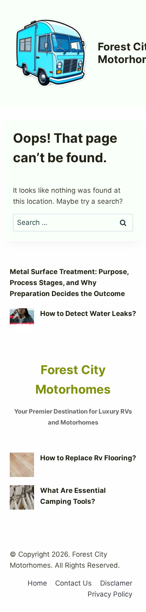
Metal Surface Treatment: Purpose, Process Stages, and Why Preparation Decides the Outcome (69, 283)
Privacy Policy (110, 594)
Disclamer (116, 583)
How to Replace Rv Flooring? (88, 458)
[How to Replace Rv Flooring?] (22, 465)
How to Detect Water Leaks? (88, 313)
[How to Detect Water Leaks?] (22, 320)
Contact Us (73, 583)
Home (37, 583)
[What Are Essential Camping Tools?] (22, 497)
